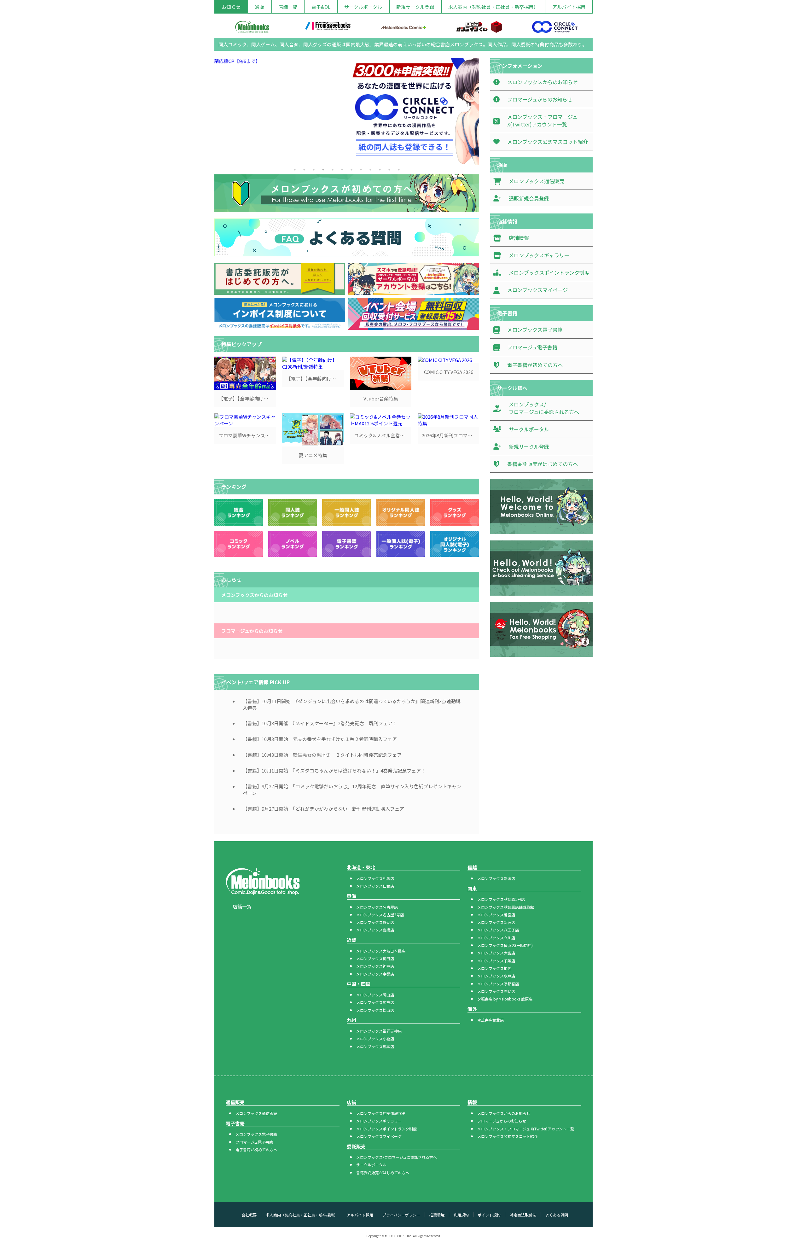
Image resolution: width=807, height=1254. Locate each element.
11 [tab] (389, 169)
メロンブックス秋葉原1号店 (501, 899)
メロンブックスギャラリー (379, 1120)
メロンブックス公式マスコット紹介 (507, 1136)
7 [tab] (351, 169)
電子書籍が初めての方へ (256, 1149)
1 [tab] (295, 169)
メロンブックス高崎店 (496, 991)
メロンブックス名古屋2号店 (380, 914)
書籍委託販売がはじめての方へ (382, 1172)
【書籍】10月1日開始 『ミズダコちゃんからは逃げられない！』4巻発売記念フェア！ (334, 770)
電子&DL (320, 6)
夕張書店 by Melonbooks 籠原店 (504, 998)
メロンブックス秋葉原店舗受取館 (505, 907)
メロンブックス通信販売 (256, 1113)
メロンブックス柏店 (494, 968)
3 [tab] (314, 169)
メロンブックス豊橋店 (375, 929)
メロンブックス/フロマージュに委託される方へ (396, 1157)
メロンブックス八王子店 (498, 929)
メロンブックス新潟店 (496, 878)
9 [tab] (370, 169)
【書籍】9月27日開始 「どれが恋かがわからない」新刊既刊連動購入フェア (323, 808)
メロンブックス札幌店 (375, 878)
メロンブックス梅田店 (375, 958)
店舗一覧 (287, 6)
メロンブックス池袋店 (496, 914)
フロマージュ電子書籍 (254, 1142)
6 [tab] (342, 169)
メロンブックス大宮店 (496, 952)
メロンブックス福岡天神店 (379, 1031)
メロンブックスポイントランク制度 (386, 1128)
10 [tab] (380, 169)
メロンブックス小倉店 (375, 1038)
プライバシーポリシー (401, 1214)
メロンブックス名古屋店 (377, 907)
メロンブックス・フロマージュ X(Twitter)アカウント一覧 (525, 1128)
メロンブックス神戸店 (375, 966)
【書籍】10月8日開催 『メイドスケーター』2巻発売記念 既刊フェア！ (320, 723)
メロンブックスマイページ (379, 1136)
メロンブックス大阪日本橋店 (380, 951)
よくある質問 (556, 1214)
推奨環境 (436, 1214)
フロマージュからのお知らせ (501, 1120)
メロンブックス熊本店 (375, 1046)
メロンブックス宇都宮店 (498, 983)
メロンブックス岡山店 (375, 994)
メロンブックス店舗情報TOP (380, 1113)
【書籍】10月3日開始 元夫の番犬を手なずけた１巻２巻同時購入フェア (320, 739)
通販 (259, 6)
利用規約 (461, 1214)
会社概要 (249, 1214)
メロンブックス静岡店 (375, 922)
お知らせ (231, 6)
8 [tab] (361, 169)
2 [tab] (304, 169)
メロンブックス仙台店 (375, 886)
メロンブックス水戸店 (496, 975)
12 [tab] (399, 169)
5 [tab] (332, 169)
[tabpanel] (347, 111)
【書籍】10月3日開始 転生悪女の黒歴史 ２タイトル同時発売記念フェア (322, 754)
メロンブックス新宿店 (496, 922)
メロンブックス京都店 (375, 974)
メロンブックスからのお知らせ (503, 1113)
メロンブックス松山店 (375, 1010)
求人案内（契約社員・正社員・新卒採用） (493, 6)
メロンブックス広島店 (375, 1002)
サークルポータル (363, 6)
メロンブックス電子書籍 (256, 1134)
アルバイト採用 (568, 6)
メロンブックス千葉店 (496, 960)
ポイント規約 (489, 1214)
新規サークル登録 (415, 6)
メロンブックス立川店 (496, 937)
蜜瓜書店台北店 (490, 1020)
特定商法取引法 (523, 1214)
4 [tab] (323, 169)
